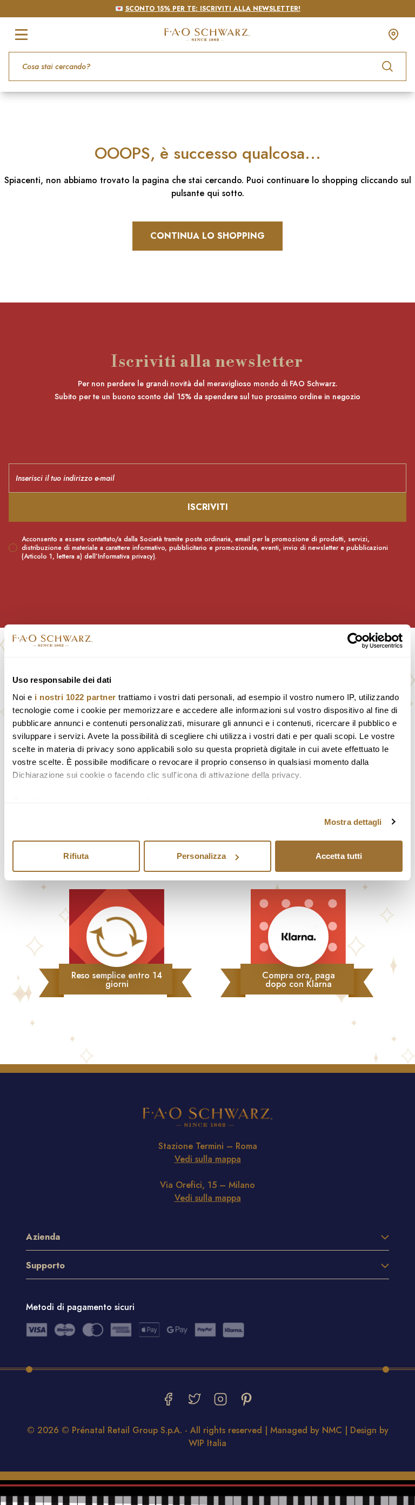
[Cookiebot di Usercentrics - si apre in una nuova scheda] (355, 641)
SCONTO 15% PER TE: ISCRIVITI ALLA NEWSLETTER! (212, 9)
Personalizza (201, 856)
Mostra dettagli (353, 822)
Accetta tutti (339, 856)
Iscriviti (208, 507)
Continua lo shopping (207, 236)
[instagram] (220, 1399)
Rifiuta (76, 856)
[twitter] (194, 1399)
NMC (332, 1430)
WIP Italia (207, 1443)
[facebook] (168, 1399)
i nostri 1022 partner (75, 697)
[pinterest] (246, 1399)
